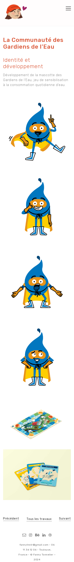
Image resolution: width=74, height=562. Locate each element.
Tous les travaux (39, 519)
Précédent (11, 518)
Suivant (65, 518)
